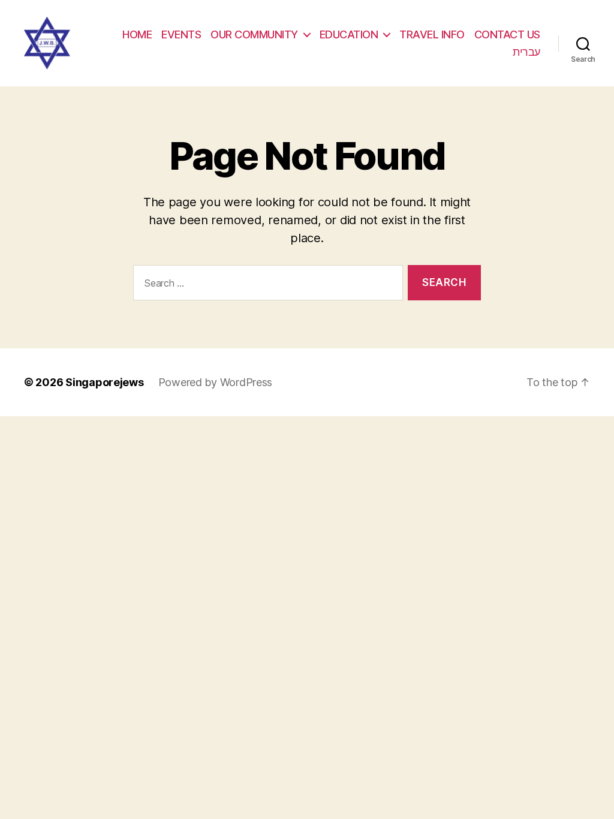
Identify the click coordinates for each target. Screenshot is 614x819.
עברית (526, 52)
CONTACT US (507, 34)
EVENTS (181, 34)
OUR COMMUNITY (254, 34)
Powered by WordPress (215, 382)
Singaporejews (104, 382)
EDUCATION (349, 34)
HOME (137, 34)
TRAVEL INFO (432, 34)
